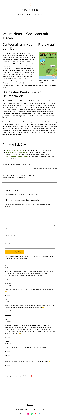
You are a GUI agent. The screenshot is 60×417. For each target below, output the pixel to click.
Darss (14, 177)
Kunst (26, 175)
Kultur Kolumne (30, 9)
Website (7, 243)
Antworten (8, 279)
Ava (6, 265)
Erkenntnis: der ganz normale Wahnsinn (45, 168)
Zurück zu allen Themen (9, 179)
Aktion (22, 175)
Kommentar (9, 210)
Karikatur (19, 177)
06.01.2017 (8, 285)
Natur (29, 175)
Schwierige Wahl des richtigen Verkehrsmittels (16, 164)
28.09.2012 (8, 343)
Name (7, 228)
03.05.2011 (8, 357)
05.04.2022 (8, 267)
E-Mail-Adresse (10, 236)
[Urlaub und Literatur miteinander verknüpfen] (48, 78)
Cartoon (10, 177)
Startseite (30, 405)
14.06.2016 (8, 321)
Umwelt (34, 175)
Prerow (24, 177)
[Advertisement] (30, 22)
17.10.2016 (8, 301)
